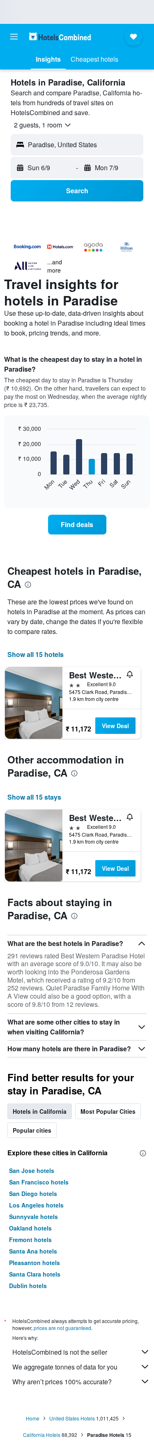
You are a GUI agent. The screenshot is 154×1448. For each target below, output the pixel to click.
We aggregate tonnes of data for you (64, 1367)
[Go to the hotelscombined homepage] (60, 36)
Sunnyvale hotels (33, 1216)
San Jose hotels (31, 1170)
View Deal (115, 726)
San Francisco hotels (39, 1182)
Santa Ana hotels (33, 1251)
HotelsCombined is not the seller (59, 1352)
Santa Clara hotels (34, 1274)
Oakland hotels (30, 1228)
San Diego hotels (33, 1193)
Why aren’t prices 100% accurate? (62, 1381)
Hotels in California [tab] (40, 1111)
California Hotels (41, 1434)
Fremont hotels (30, 1239)
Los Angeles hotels (36, 1205)
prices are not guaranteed (62, 1327)
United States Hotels (72, 1418)
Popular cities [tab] (32, 1130)
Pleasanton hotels (34, 1262)
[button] (14, 37)
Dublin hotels (28, 1285)
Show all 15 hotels (35, 654)
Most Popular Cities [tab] (108, 1111)
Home (32, 1418)
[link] (77, 524)
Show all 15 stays (34, 797)
